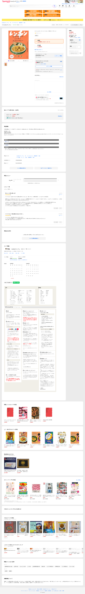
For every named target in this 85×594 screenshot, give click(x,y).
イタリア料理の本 (50, 566)
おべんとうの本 (23, 566)
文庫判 (6, 571)
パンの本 (29, 566)
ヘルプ (82, 3)
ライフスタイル (15, 22)
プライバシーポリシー (24, 590)
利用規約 (37, 590)
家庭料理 (20, 22)
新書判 (10, 571)
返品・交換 (17, 253)
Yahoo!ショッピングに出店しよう (74, 3)
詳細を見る (61, 76)
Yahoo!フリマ (54, 589)
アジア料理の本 (64, 566)
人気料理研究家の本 (36, 566)
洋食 (24, 22)
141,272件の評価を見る (13, 259)
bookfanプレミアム (5, 22)
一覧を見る (60, 116)
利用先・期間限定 (77, 37)
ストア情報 (22, 253)
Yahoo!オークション (47, 589)
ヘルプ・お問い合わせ (55, 590)
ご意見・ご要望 (61, 590)
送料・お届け (12, 253)
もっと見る (78, 479)
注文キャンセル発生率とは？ (22, 259)
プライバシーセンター (32, 590)
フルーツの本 (71, 566)
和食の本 (43, 566)
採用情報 (49, 590)
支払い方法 (6, 253)
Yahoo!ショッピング (32, 589)
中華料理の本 (57, 566)
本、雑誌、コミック (20, 157)
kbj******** (60, 194)
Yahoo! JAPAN (65, 3)
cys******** (60, 215)
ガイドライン (42, 590)
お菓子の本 (16, 566)
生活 (26, 157)
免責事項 (46, 590)
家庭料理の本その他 (8, 566)
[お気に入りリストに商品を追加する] (80, 53)
